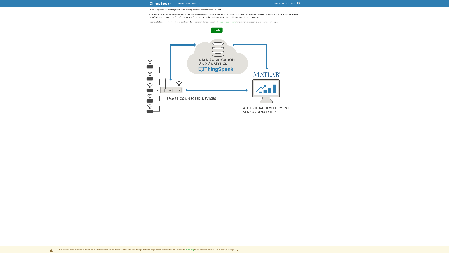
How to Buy (290, 3)
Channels (180, 3)
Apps (188, 3)
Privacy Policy (189, 250)
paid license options (228, 22)
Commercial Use (277, 3)
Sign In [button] (217, 30)
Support (195, 3)
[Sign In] (298, 3)
